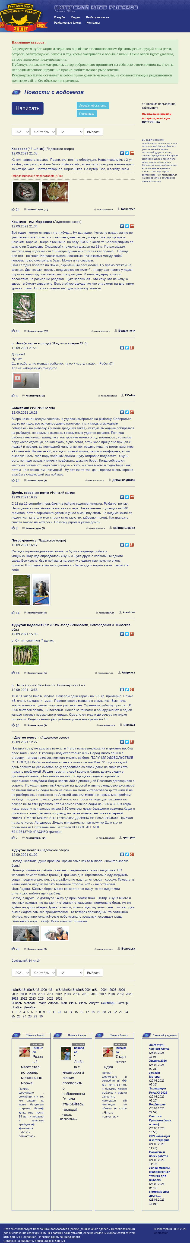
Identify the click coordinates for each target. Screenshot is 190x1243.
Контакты (93, 22)
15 (76, 1012)
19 (98, 1012)
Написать (28, 108)
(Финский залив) (33, 408)
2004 (104, 989)
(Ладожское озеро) (43, 149)
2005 (113, 989)
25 (13, 1016)
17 (87, 1012)
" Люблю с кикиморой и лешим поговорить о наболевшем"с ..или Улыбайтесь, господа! (74, 1083)
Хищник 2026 (158, 1060)
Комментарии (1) (37, 673)
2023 (32, 998)
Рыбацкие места (97, 17)
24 (126, 1012)
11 (54, 1012)
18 (93, 1012)
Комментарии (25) (38, 331)
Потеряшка (86, 113)
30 (41, 1016)
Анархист (128, 672)
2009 (32, 994)
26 (18, 1016)
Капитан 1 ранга (124, 527)
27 (24, 1016)
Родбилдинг (157, 1104)
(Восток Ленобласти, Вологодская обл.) (48, 685)
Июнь (73, 1003)
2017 (102, 994)
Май (64, 1003)
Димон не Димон (123, 480)
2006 (121, 989)
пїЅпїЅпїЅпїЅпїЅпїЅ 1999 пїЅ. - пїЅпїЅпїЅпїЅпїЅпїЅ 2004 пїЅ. (55, 989)
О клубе (59, 17)
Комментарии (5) (37, 480)
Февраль (30, 1003)
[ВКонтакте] (122, 152)
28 (30, 1016)
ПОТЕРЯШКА (151, 122)
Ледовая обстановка (92, 105)
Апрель (53, 1003)
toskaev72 (128, 209)
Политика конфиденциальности (59, 1237)
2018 (111, 994)
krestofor (129, 612)
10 (48, 1012)
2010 (41, 994)
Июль (83, 1003)
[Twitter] (127, 152)
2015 (85, 994)
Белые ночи (126, 330)
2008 (23, 994)
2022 (23, 998)
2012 (58, 994)
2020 (129, 994)
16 (81, 1012)
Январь (17, 1003)
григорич (129, 837)
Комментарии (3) (37, 725)
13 (65, 1012)
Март (42, 1003)
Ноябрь (17, 1007)
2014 (76, 994)
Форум (75, 17)
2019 (120, 994)
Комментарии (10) (38, 209)
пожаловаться (105, 209)
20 (104, 1012)
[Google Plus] (132, 152)
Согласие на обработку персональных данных (34, 1241)
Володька (128, 948)
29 (35, 1016)
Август (94, 1003)
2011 (50, 994)
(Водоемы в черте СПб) (50, 343)
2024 (41, 998)
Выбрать (93, 132)
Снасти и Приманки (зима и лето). (160, 1120)
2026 (59, 998)
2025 (50, 998)
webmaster (161, 1233)
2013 (67, 994)
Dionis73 (129, 725)
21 (109, 1012)
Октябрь (123, 1003)
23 (120, 1012)
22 (115, 1012)
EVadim (130, 395)
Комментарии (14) (36, 838)
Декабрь (30, 1007)
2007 (15, 994)
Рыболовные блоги (67, 22)
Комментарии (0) (35, 395)
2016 (94, 994)
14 (70, 1012)
